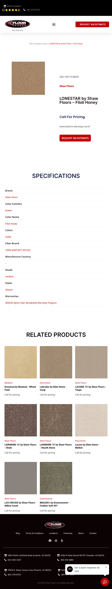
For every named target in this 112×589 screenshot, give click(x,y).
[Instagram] (56, 540)
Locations (53, 533)
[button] (53, 24)
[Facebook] (50, 540)
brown (8, 210)
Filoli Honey (11, 223)
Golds (8, 236)
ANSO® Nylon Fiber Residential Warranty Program (31, 302)
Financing (68, 533)
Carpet (45, 44)
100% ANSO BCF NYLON (17, 250)
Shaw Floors (11, 197)
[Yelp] (62, 540)
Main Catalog (34, 44)
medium (9, 276)
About (81, 533)
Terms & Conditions (34, 533)
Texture (9, 289)
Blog (18, 533)
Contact (92, 533)
